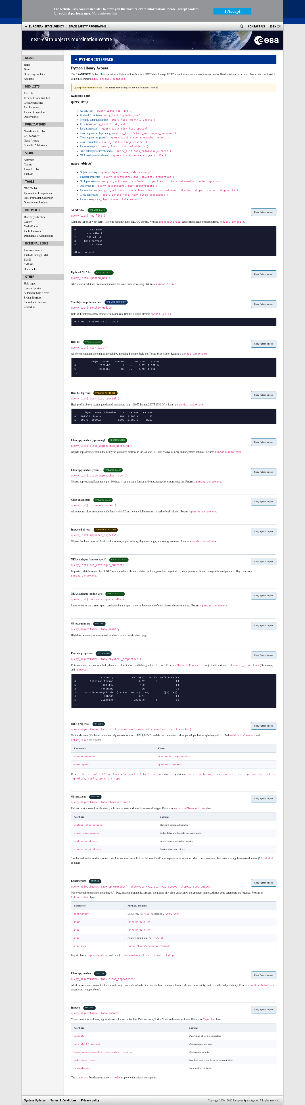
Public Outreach (32, 231)
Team (26, 69)
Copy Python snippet (263, 212)
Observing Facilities (34, 74)
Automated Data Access (36, 293)
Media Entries (31, 226)
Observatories (31, 116)
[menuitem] (46, 26)
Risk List (28, 93)
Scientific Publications (35, 145)
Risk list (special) (89, 128)
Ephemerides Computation (38, 193)
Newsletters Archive (34, 131)
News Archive (31, 140)
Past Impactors (32, 107)
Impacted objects (89, 146)
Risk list (84, 124)
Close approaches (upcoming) (95, 133)
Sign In (275, 26)
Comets (28, 164)
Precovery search (33, 250)
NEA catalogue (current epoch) (96, 150)
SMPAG (28, 264)
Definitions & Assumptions (38, 235)
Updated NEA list (89, 115)
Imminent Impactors (34, 112)
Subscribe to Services (35, 302)
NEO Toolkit (31, 188)
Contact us (29, 307)
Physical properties (90, 176)
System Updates (32, 288)
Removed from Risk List (37, 98)
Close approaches (89, 194)
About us (29, 78)
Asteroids (29, 159)
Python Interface (32, 297)
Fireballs (28, 173)
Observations (87, 185)
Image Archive (31, 169)
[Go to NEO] (266, 40)
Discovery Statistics (34, 217)
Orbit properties (88, 181)
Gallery (28, 221)
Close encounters (89, 142)
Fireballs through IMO (36, 255)
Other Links (30, 269)
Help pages (30, 283)
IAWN (27, 259)
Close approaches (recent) (93, 137)
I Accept (232, 11)
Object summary (88, 172)
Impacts (84, 199)
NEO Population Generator (38, 197)
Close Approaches (33, 102)
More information (104, 13)
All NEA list (86, 110)
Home (27, 64)
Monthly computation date (94, 119)
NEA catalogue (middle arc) (94, 155)
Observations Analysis (36, 202)
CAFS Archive (32, 136)
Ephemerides (87, 190)
